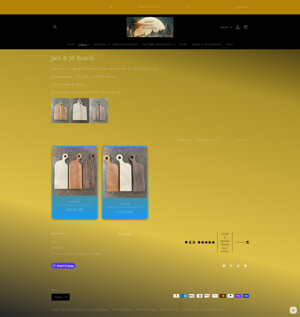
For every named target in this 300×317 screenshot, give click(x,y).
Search (55, 241)
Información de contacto (213, 309)
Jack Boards (75, 201)
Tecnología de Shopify (99, 309)
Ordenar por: (185, 140)
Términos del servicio (169, 309)
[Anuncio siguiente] (188, 7)
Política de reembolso (122, 309)
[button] (55, 27)
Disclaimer (124, 233)
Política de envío (190, 309)
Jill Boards (125, 204)
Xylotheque (57, 248)
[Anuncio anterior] (111, 7)
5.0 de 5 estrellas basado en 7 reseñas (224, 242)
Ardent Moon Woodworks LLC (74, 309)
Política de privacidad (146, 309)
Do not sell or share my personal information (76, 254)
